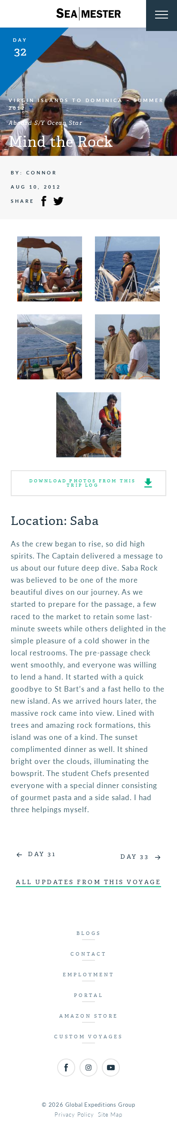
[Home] (88, 14)
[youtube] (111, 1068)
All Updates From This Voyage (88, 882)
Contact (88, 954)
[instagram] (88, 1068)
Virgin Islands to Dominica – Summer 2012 (86, 104)
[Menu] (161, 15)
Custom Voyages (88, 1037)
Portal (89, 995)
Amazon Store (88, 1016)
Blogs (88, 933)
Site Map (110, 1114)
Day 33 (134, 857)
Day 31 (42, 854)
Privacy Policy (74, 1114)
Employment (88, 975)
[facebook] (66, 1068)
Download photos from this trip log (82, 483)
